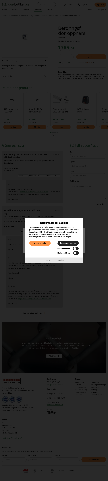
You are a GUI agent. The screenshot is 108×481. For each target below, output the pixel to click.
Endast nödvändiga (68, 243)
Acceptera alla (40, 243)
